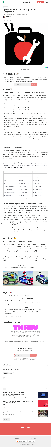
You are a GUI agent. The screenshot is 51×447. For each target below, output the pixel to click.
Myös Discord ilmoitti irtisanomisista (13, 392)
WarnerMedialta (25, 212)
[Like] (4, 21)
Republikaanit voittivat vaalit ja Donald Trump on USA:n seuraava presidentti (18, 401)
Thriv (29, 79)
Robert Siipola (9, 16)
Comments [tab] (6, 373)
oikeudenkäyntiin (9, 305)
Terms (27, 438)
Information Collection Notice (25, 359)
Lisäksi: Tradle (6, 412)
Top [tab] (4, 388)
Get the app (31, 441)
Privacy (23, 438)
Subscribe (40, 2)
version (27, 296)
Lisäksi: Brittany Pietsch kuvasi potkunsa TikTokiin (13, 394)
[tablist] (8, 373)
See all (5, 419)
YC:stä (26, 307)
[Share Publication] (35, 2)
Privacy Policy (34, 359)
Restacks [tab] (11, 373)
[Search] (33, 2)
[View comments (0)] (7, 21)
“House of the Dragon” (18, 215)
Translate (5, 7)
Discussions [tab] (12, 388)
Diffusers (23, 259)
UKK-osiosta (37, 156)
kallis (20, 300)
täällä (36, 250)
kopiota (21, 316)
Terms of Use (31, 358)
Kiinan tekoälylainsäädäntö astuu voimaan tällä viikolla (18, 411)
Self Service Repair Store (34, 110)
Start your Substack (22, 441)
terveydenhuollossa (36, 309)
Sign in (47, 2)
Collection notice (32, 438)
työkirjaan (9, 261)
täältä (45, 248)
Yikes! (4, 404)
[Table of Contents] (1, 223)
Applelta (5, 103)
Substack (19, 444)
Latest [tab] (7, 388)
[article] (25, 395)
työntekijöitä (29, 298)
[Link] (1, 74)
